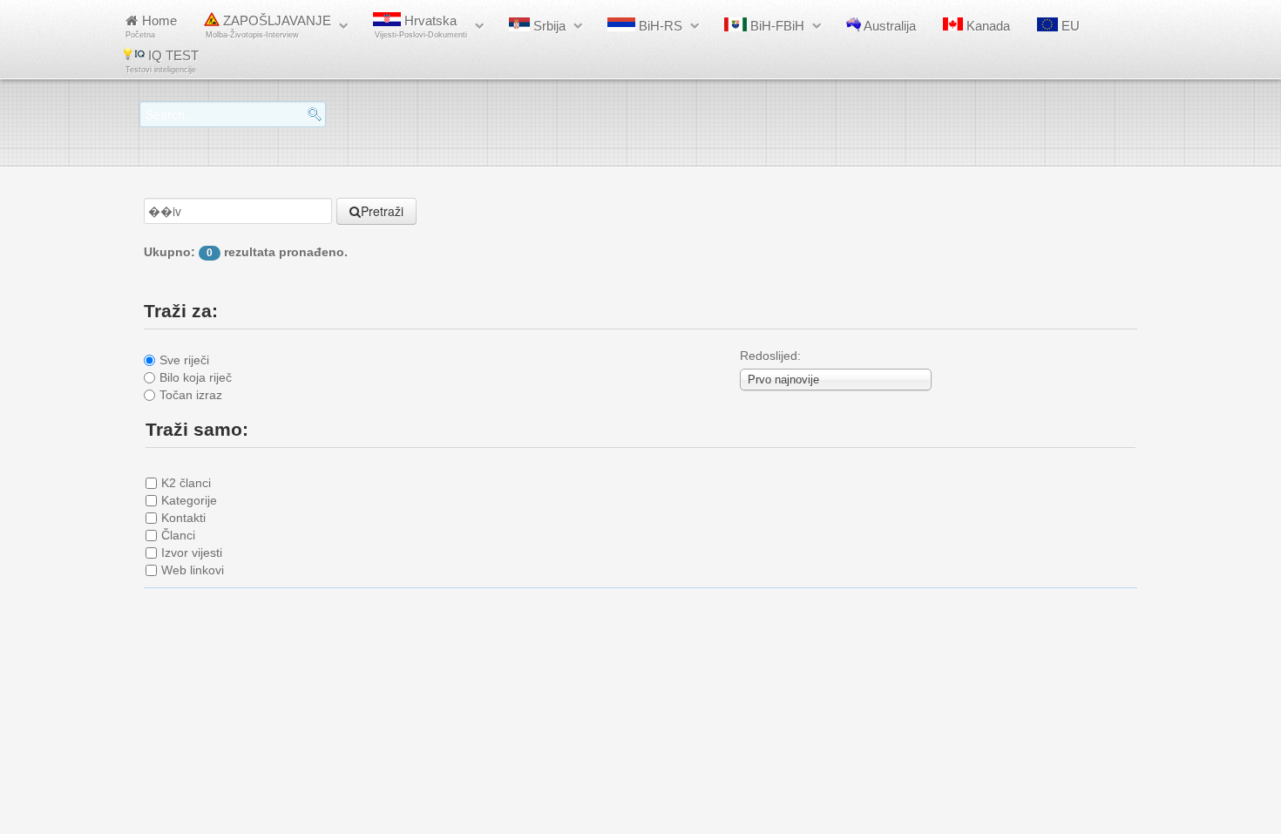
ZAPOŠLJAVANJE (268, 26)
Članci (178, 535)
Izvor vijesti (191, 552)
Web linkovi (192, 570)
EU (1069, 25)
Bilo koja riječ (195, 377)
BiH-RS (658, 25)
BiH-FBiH (775, 25)
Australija (888, 25)
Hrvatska (421, 26)
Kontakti (183, 518)
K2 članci (186, 483)
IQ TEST (162, 61)
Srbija (548, 25)
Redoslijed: (770, 356)
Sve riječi (184, 360)
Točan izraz (190, 395)
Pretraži (382, 211)
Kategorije (189, 500)
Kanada (986, 25)
